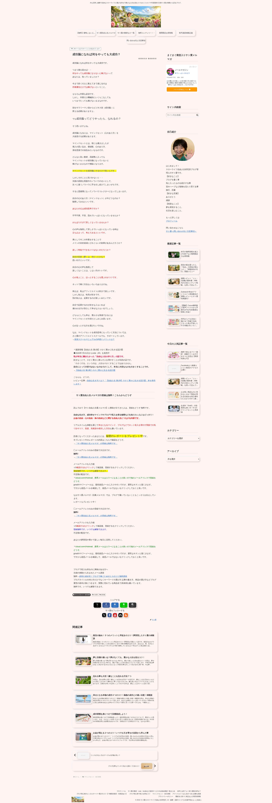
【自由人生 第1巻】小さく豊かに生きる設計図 (95, 370)
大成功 (96, 594)
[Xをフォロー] (104, 615)
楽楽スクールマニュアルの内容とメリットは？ (94, 339)
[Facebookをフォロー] (109, 615)
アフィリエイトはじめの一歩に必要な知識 (187, 794)
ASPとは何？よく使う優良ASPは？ (189, 791)
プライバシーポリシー (165, 796)
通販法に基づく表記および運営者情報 (188, 796)
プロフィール (171, 221)
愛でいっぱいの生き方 (182, 73)
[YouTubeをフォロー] (115, 615)
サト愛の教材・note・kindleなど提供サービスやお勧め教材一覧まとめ (151, 791)
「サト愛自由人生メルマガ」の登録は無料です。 (96, 443)
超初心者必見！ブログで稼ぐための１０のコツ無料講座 (103, 576)
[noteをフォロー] (120, 615)
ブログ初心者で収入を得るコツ (139, 794)
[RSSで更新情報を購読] (125, 615)
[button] (132, 605)
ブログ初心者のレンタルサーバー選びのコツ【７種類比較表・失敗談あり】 (102, 794)
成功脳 (103, 594)
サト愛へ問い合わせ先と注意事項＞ (181, 231)
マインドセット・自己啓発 (82, 594)
